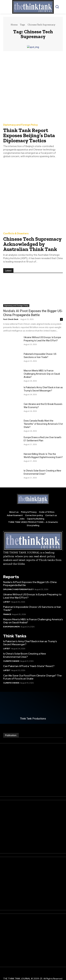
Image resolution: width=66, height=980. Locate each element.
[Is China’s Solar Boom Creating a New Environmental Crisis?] (12, 475)
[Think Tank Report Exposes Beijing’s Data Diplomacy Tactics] (33, 87)
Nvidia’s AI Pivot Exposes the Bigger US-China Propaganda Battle (33, 313)
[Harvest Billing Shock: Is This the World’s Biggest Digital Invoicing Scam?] (12, 458)
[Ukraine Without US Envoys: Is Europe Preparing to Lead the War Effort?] (12, 342)
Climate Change (11, 661)
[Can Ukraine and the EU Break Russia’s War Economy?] (12, 408)
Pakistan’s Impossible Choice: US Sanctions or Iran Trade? (32, 608)
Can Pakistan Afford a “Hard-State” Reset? (28, 666)
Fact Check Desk (10, 319)
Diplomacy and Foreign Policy (20, 125)
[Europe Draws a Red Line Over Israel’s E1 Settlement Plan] (12, 442)
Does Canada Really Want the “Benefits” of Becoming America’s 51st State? (43, 423)
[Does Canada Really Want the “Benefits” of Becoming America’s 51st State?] (12, 425)
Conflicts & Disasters (16, 233)
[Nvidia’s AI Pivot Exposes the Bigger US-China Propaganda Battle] (33, 292)
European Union (11, 626)
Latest (6, 602)
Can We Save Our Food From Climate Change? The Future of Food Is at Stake (32, 677)
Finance (7, 614)
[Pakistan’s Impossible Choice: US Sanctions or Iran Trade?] (12, 358)
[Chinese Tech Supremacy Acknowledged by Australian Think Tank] (33, 195)
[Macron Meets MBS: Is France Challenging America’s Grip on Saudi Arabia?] (12, 375)
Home (14, 24)
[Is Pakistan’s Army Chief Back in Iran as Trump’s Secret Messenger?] (12, 392)
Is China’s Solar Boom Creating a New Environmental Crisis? (24, 655)
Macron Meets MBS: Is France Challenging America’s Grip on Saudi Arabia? (42, 373)
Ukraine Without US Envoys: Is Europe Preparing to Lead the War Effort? (32, 596)
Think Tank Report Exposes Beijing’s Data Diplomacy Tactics (29, 135)
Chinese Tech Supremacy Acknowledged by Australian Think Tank (32, 244)
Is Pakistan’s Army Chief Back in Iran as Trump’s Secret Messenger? (30, 643)
